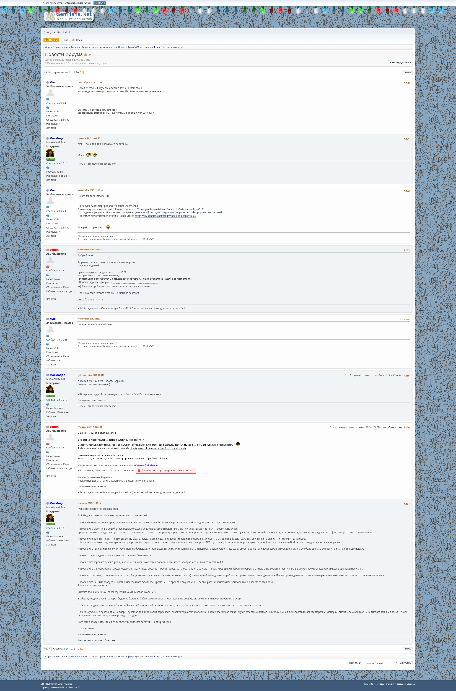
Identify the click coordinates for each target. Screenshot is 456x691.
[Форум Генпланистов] (47, 107)
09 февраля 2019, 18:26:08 (89, 426)
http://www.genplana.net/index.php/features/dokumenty (158, 448)
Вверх (47, 648)
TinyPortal (369, 683)
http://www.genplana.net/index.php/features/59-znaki (192, 212)
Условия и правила (395, 683)
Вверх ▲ (411, 683)
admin (54, 250)
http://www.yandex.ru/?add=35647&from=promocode (131, 394)
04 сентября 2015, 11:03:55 (90, 190)
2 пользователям (85, 486)
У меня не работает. (128, 293)
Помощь (380, 683)
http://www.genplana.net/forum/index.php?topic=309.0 (165, 215)
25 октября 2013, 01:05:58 (89, 82)
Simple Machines (65, 684)
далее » (406, 62)
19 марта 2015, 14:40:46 (88, 138)
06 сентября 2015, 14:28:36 (90, 249)
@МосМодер (151, 465)
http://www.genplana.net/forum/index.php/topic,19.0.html (139, 458)
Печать (407, 72)
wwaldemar (155, 47)
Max (53, 82)
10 (77, 72)
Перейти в (354, 662)
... (72, 72)
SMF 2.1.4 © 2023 (49, 684)
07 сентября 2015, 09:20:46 (90, 318)
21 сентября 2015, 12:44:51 (92, 375)
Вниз (47, 72)
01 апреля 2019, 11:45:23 (89, 503)
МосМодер (57, 138)
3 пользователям (85, 634)
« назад (395, 62)
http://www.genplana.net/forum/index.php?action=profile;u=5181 (167, 209)
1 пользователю (85, 400)
